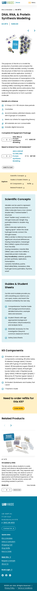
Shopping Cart (7, 545)
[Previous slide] (5, 425)
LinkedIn (10, 575)
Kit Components (16, 184)
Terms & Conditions (25, 588)
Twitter (3, 575)
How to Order (7, 551)
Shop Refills (6, 548)
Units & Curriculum (8, 542)
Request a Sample (8, 561)
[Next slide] (11, 425)
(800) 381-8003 (9, 523)
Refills (29, 184)
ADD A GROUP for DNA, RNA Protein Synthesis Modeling (18, 156)
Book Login (6, 570)
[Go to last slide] (28, 31)
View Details (31, 485)
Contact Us (7, 528)
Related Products (16, 188)
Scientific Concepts (17, 176)
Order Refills (18, 408)
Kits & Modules (7, 10)
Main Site (5, 557)
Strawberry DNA (8, 463)
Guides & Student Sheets (19, 180)
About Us (5, 564)
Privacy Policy (10, 588)
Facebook (6, 575)
